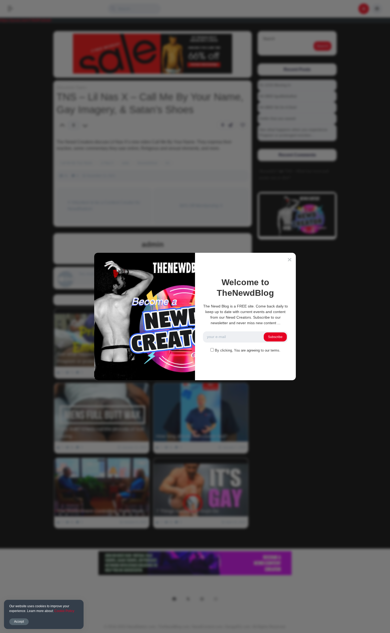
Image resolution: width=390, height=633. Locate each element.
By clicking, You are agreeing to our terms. (247, 350)
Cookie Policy (64, 611)
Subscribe (275, 337)
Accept (19, 621)
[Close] (289, 259)
